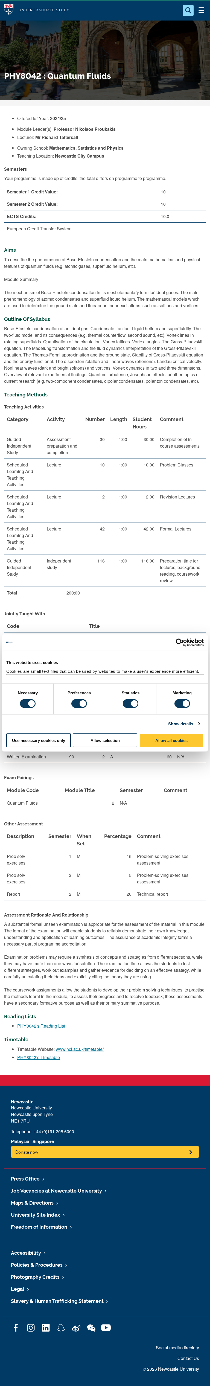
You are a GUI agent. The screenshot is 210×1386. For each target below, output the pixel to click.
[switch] (79, 703)
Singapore (43, 1141)
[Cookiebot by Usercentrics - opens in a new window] (180, 643)
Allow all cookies (171, 740)
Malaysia (20, 1141)
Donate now (26, 1152)
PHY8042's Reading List (41, 1026)
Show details (180, 723)
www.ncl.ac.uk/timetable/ (80, 1049)
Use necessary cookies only (38, 740)
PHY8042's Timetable (38, 1057)
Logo (8, 10)
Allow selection (105, 740)
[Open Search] (188, 10)
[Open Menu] (201, 10)
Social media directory (177, 1347)
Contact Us (188, 1358)
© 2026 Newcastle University (171, 1369)
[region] (105, 508)
